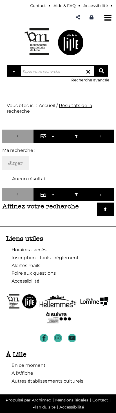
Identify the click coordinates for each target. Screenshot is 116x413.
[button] (78, 17)
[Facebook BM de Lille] (44, 338)
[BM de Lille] (70, 42)
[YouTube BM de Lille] (72, 338)
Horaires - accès (29, 249)
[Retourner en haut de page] (105, 209)
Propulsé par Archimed (28, 400)
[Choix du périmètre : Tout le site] (14, 71)
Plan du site (43, 407)
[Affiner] (76, 136)
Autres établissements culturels (47, 381)
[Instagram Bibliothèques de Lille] (58, 338)
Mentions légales (71, 400)
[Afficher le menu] (108, 17)
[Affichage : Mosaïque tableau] (49, 136)
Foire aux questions (34, 273)
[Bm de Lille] (37, 41)
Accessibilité (71, 407)
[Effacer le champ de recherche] (88, 71)
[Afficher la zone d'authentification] (93, 17)
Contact (100, 400)
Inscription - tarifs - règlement (45, 257)
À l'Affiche (22, 373)
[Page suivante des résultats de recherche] (101, 136)
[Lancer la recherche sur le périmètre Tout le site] (101, 71)
